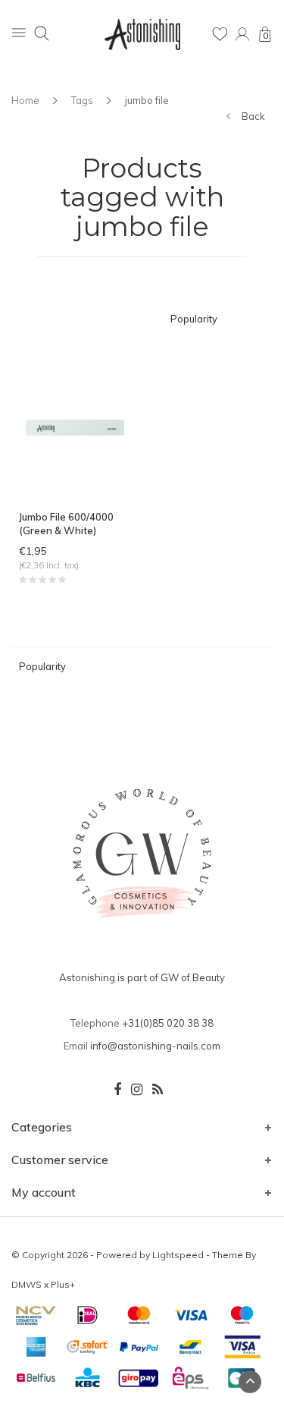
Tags (82, 100)
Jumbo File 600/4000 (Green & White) (66, 524)
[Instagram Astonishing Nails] (136, 1090)
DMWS (26, 1284)
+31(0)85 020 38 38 (168, 1023)
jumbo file (147, 100)
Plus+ (63, 1284)
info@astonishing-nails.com (155, 1046)
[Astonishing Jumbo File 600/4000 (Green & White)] (75, 426)
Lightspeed (178, 1254)
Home (25, 100)
